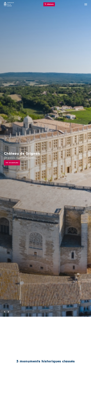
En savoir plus (13, 162)
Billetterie (50, 4)
